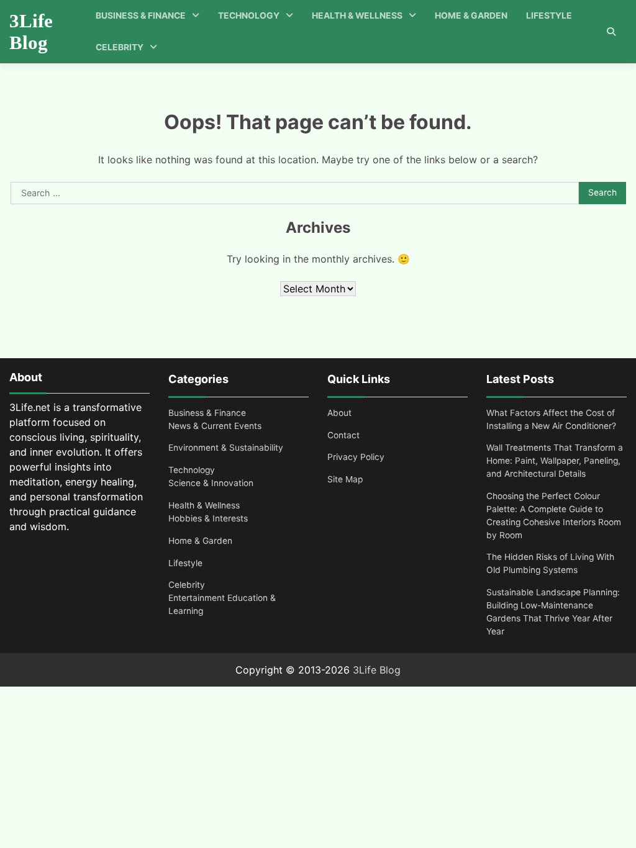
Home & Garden (471, 15)
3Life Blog (31, 31)
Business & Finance (141, 15)
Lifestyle (549, 15)
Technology (248, 15)
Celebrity (119, 47)
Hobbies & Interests (208, 518)
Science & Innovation (210, 483)
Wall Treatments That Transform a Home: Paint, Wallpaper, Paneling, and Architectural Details (554, 461)
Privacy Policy (355, 457)
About (339, 413)
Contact (343, 435)
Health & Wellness (357, 15)
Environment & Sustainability (225, 448)
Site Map (345, 479)
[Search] (611, 31)
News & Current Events (214, 426)
